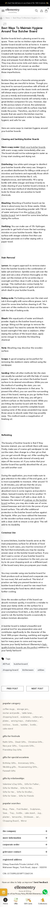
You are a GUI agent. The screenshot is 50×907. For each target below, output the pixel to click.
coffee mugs (9, 709)
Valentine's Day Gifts (12, 784)
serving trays (17, 721)
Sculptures (35, 809)
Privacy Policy (20, 894)
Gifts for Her (9, 792)
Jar (37, 817)
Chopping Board (11, 821)
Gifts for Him (26, 788)
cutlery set (38, 717)
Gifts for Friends (26, 796)
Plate (12, 809)
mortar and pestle (11, 713)
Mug (5, 809)
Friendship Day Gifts (12, 750)
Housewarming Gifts (27, 767)
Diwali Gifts (20, 742)
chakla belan (31, 721)
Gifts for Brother (25, 792)
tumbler (24, 725)
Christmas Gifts (35, 742)
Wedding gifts (9, 767)
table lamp (27, 713)
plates (6, 721)
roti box (7, 725)
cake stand (8, 729)
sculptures (26, 717)
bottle (33, 725)
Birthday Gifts (9, 763)
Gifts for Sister (10, 796)
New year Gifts (10, 746)
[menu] (3, 10)
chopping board (11, 717)
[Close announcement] (48, 3)
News (8, 18)
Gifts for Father (31, 784)
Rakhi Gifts (8, 742)
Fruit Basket (22, 809)
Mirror (24, 821)
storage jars (23, 709)
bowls (16, 725)
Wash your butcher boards (32, 147)
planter (6, 817)
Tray (12, 813)
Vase (5, 813)
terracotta (17, 817)
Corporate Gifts (26, 746)
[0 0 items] (46, 10)
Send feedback (41, 882)
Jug (39, 813)
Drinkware (29, 817)
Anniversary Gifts (26, 763)
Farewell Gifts (9, 771)
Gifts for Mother (10, 788)
